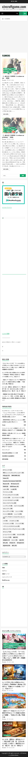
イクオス (6, 497)
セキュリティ (7, 508)
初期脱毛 (6, 540)
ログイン (4, 571)
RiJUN (5, 486)
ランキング (7, 537)
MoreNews (15, 755)
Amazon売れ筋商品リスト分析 (10, 453)
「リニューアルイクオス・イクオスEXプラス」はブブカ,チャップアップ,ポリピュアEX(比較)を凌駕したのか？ (13, 415)
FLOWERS (13, 68)
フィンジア (19, 523)
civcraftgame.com (14, 6)
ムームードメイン (7, 207)
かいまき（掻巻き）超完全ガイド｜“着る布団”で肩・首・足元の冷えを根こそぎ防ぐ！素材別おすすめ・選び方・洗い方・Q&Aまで (14, 389)
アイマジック (7, 492)
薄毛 (14, 545)
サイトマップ (5, 450)
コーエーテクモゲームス (10, 500)
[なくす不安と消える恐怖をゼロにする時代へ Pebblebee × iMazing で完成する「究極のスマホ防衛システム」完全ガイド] (14, 672)
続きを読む (6, 114)
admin (4, 80)
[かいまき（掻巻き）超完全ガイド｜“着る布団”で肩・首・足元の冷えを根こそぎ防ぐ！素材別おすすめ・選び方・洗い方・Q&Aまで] (14, 729)
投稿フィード (5, 574)
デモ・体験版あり (7, 72)
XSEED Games (14, 486)
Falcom (5, 478)
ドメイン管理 (7, 514)
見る (25, 13)
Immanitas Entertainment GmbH (12, 481)
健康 (15, 537)
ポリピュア (7, 532)
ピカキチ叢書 (5, 333)
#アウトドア (7, 470)
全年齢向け (10, 647)
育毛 (5, 543)
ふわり (6, 489)
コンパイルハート (18, 497)
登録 (3, 567)
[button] (2, 13)
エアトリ (5, 706)
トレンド (19, 511)
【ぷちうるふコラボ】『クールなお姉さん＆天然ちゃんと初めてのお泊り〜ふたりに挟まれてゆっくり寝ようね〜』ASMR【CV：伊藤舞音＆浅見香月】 (13, 655)
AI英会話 (6, 475)
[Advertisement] (14, 36)
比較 (21, 540)
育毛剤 (12, 543)
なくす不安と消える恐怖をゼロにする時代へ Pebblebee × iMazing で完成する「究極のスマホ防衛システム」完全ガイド (13, 374)
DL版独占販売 (6, 68)
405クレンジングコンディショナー (13, 473)
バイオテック (14, 521)
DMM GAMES (16, 475)
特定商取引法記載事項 (8, 456)
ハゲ (5, 521)
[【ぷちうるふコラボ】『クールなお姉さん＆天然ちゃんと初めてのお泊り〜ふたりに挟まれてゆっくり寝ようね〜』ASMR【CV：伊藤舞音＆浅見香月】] (14, 641)
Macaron (6, 484)
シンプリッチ (7, 506)
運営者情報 (5, 459)
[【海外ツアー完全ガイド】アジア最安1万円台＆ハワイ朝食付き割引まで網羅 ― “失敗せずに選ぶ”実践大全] (14, 701)
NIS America (15, 484)
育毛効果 (20, 543)
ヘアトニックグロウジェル (11, 526)
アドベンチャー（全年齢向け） (10, 70)
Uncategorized (7, 735)
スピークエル (19, 506)
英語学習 (6, 545)
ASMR (5, 647)
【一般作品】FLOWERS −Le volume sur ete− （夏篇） (14, 66)
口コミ (14, 540)
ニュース (18, 514)
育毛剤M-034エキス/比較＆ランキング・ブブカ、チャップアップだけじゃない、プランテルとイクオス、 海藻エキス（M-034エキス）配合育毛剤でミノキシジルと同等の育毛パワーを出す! (13, 442)
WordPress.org (5, 580)
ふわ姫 (13, 489)
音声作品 (15, 647)
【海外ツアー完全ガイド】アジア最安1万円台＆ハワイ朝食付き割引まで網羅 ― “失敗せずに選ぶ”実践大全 (13, 382)
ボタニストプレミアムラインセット (13, 529)
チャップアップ (8, 511)
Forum (3, 425)
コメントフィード (7, 577)
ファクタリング (8, 523)
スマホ (5, 678)
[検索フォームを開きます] (17, 13)
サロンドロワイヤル (9, 503)
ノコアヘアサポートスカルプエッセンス (13, 517)
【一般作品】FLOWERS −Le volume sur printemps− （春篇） (14, 125)
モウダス (20, 534)
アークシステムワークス (10, 495)
